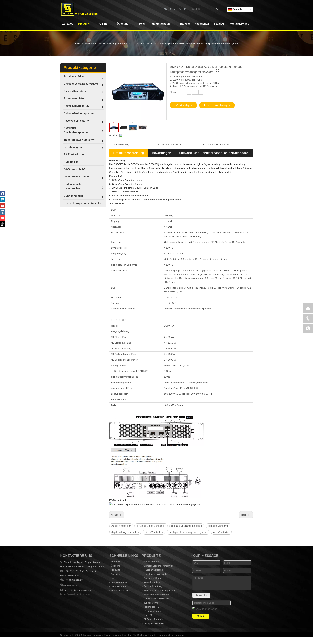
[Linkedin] (170, 9)
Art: (205, 144)
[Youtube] (2, 205)
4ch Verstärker (221, 532)
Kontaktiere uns (119, 582)
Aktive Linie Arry (151, 582)
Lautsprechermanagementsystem (188, 532)
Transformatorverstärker (156, 574)
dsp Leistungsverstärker (125, 532)
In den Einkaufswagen (217, 105)
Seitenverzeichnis (120, 590)
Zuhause (115, 561)
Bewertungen (161, 153)
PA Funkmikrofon (152, 611)
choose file (201, 595)
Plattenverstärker (152, 578)
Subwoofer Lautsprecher (156, 598)
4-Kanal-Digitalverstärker (151, 525)
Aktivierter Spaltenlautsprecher (159, 590)
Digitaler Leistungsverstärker (158, 565)
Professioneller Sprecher (156, 594)
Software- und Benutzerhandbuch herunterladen (214, 153)
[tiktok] (2, 224)
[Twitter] (180, 9)
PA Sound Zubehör (153, 619)
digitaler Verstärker (218, 525)
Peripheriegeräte (152, 607)
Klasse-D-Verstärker (153, 569)
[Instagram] (2, 212)
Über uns (115, 565)
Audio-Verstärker (121, 525)
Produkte (115, 569)
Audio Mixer (149, 615)
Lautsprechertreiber (153, 623)
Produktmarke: (165, 144)
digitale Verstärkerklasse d (186, 525)
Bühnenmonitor (151, 602)
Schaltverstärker (151, 561)
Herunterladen (118, 586)
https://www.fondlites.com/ (75, 594)
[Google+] (175, 9)
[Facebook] (185, 9)
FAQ (113, 578)
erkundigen (185, 105)
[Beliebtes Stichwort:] (217, 9)
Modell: (115, 144)
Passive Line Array (153, 586)
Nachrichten (117, 574)
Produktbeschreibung (128, 153)
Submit (200, 616)
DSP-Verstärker (154, 532)
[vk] (165, 9)
